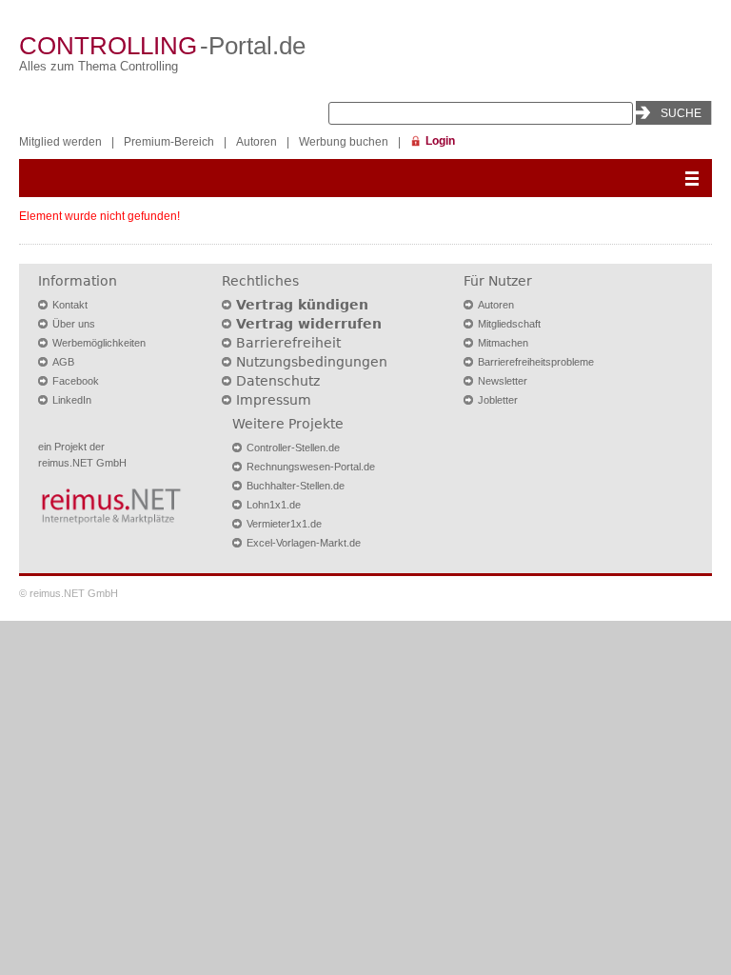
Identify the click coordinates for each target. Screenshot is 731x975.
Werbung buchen (343, 142)
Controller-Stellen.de (293, 447)
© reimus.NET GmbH (68, 593)
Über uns (73, 323)
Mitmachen (503, 342)
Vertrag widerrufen (309, 323)
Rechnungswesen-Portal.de (311, 466)
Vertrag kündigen (302, 304)
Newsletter (502, 381)
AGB (63, 362)
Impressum (273, 400)
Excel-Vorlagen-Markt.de (304, 542)
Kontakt (70, 304)
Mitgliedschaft (509, 323)
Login (440, 141)
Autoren (256, 142)
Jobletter (498, 400)
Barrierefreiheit (288, 342)
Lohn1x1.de (274, 504)
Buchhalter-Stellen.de (296, 485)
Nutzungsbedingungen (311, 361)
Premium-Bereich (169, 142)
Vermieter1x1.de (284, 523)
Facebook (75, 381)
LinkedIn (71, 400)
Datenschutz (278, 380)
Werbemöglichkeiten (99, 342)
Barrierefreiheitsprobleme (536, 362)
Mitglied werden (60, 142)
